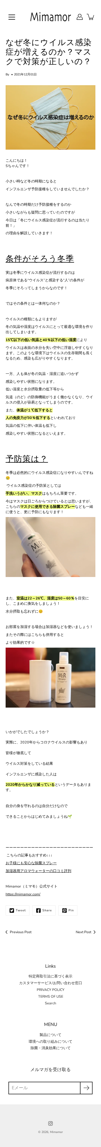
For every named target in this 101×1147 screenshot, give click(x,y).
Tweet (21, 910)
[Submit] (86, 1088)
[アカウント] (79, 16)
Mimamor (56, 1132)
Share (47, 910)
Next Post (83, 932)
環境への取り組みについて (50, 1041)
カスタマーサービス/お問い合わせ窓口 (50, 983)
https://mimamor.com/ (23, 894)
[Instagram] (50, 1123)
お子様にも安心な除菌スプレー (31, 863)
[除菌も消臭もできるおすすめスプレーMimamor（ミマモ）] (50, 547)
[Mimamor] (50, 17)
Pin (71, 910)
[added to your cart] (90, 16)
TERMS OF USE (50, 996)
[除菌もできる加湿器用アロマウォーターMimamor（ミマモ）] (50, 677)
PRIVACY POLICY (51, 989)
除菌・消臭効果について (51, 1048)
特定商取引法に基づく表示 (50, 976)
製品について (50, 1034)
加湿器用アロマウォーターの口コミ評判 (38, 870)
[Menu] (12, 17)
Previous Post (20, 932)
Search (50, 1003)
